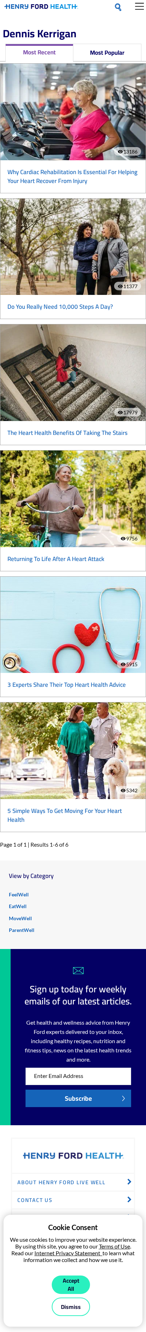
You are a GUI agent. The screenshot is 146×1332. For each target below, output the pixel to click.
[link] (41, 7)
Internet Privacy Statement (68, 1253)
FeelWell (19, 894)
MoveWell (20, 918)
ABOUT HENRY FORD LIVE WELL (61, 1182)
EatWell (18, 906)
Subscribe (78, 1098)
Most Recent (39, 52)
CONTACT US (34, 1200)
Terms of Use (114, 1246)
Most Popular (107, 52)
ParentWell (21, 930)
